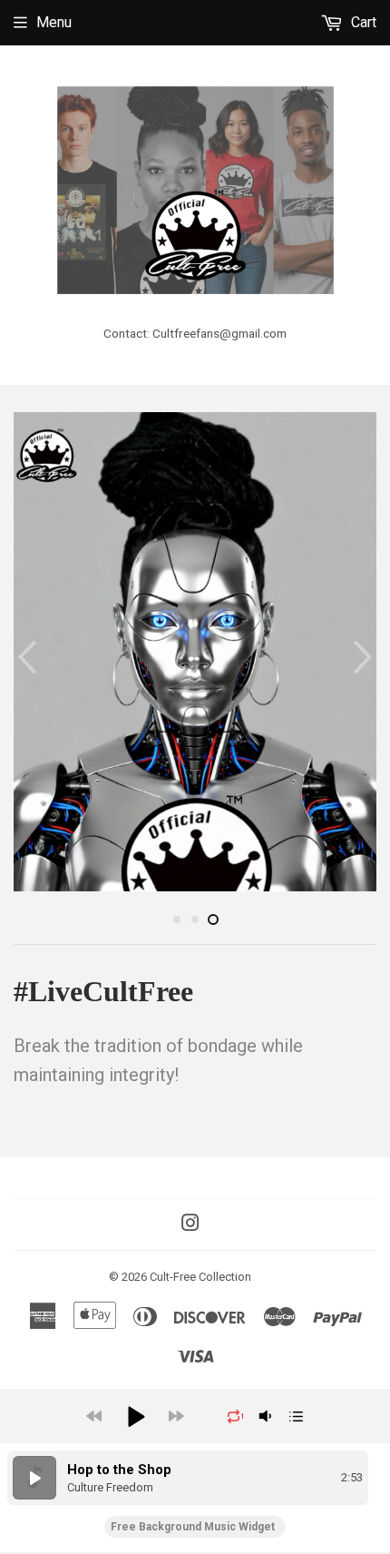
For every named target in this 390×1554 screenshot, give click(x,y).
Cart (361, 22)
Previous (25, 656)
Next (365, 656)
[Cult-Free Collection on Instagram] (190, 1222)
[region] (195, 1476)
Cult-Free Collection (200, 1275)
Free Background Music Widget (193, 1525)
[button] (135, 1414)
